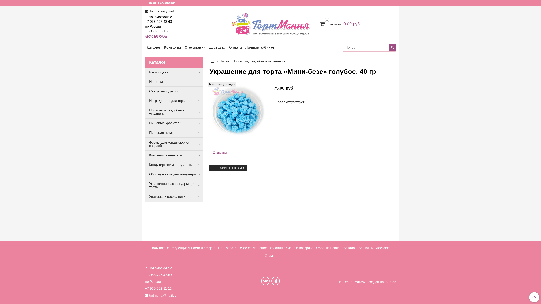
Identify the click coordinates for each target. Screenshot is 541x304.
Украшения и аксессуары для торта (172, 185)
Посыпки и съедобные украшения (166, 112)
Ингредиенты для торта (167, 101)
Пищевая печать (162, 132)
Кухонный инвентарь (165, 155)
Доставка (217, 47)
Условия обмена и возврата (291, 248)
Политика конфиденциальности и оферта (183, 248)
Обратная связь (328, 248)
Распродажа (159, 72)
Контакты (172, 47)
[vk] (265, 281)
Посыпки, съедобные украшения (260, 61)
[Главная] (212, 61)
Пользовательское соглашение (242, 248)
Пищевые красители (165, 123)
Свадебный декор (163, 91)
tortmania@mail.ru (163, 11)
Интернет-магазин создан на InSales (367, 282)
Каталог (154, 47)
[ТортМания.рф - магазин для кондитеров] (270, 23)
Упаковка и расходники (167, 196)
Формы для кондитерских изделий (169, 144)
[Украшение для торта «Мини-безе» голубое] (238, 110)
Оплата (235, 47)
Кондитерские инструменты (171, 165)
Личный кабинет (260, 47)
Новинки (156, 82)
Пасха (224, 61)
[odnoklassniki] (275, 281)
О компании (195, 47)
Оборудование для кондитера (172, 174)
